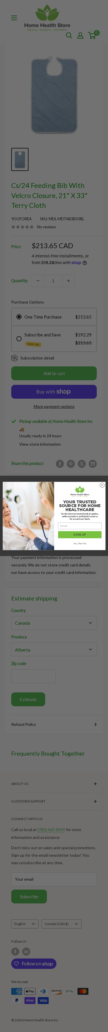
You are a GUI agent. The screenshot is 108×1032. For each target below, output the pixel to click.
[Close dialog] (102, 485)
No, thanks (79, 543)
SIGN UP (80, 534)
